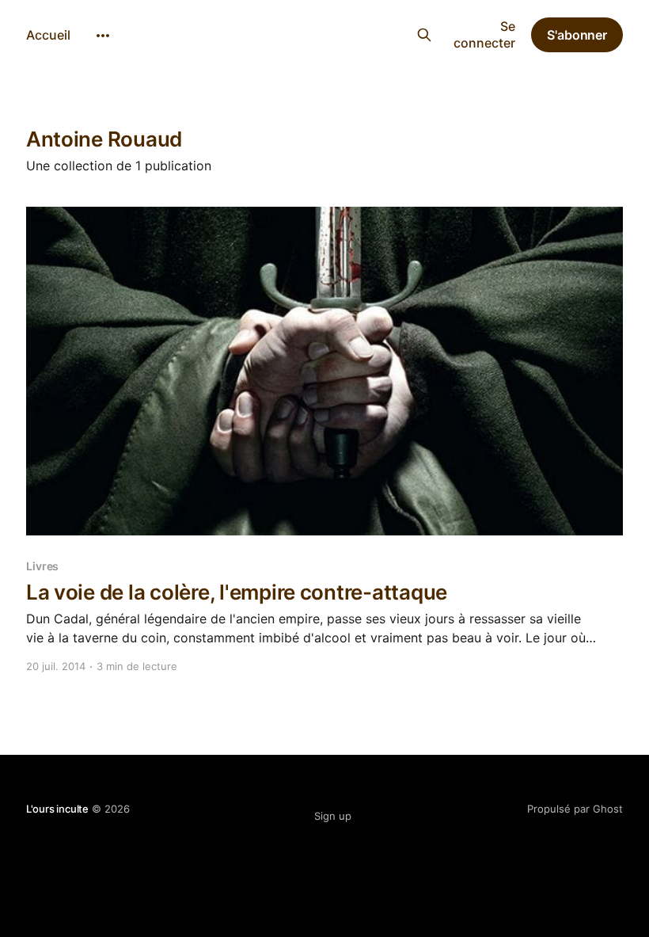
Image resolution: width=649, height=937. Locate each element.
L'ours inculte (315, 33)
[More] (103, 36)
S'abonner (577, 35)
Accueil (48, 35)
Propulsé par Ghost (575, 808)
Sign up (332, 815)
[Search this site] (423, 35)
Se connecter (484, 34)
